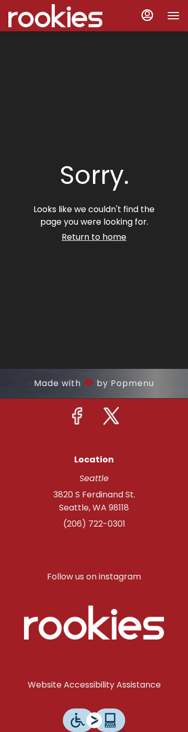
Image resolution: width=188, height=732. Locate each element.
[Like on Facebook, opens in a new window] (76, 419)
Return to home (94, 237)
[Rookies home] (55, 16)
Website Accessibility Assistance (94, 685)
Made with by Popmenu (81, 383)
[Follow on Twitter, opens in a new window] (111, 419)
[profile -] (147, 15)
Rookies (94, 622)
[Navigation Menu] (173, 16)
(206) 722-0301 (94, 524)
